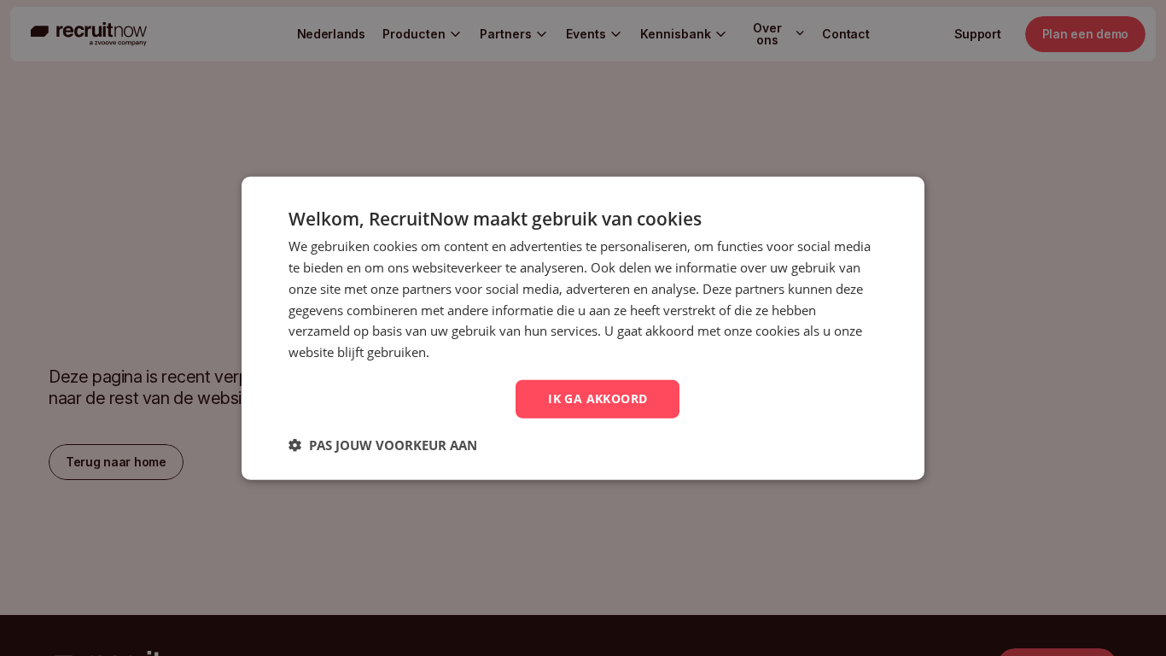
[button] (383, 444)
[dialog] (583, 328)
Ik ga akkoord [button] (597, 398)
